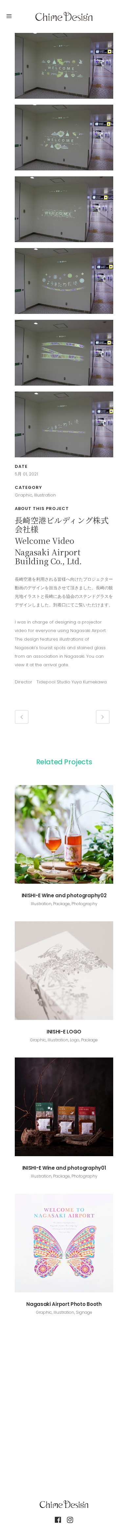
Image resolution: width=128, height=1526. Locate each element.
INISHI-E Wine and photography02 (64, 895)
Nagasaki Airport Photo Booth (64, 1304)
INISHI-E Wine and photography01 (64, 1167)
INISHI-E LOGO (64, 1031)
